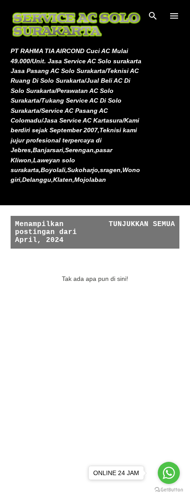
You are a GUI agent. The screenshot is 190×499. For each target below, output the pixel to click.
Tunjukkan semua (142, 224)
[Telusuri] (153, 16)
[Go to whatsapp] (169, 473)
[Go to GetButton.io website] (169, 490)
